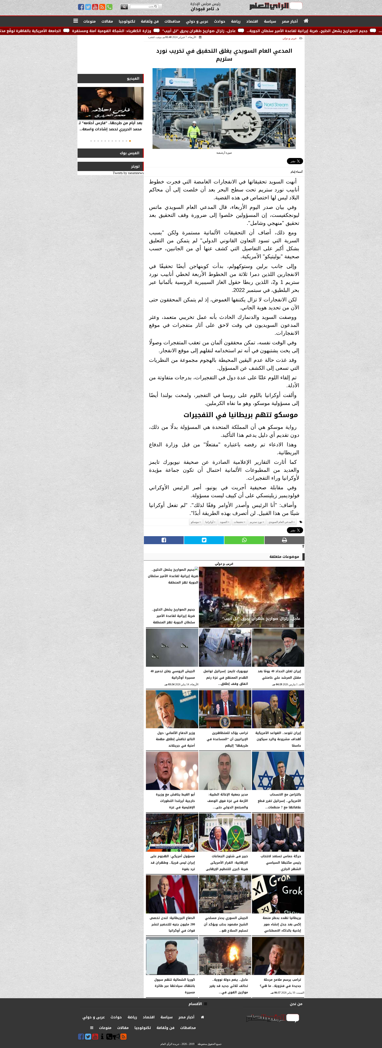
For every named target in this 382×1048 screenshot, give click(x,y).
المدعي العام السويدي (281, 522)
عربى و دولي (290, 38)
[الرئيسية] (306, 21)
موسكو (195, 522)
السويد (223, 522)
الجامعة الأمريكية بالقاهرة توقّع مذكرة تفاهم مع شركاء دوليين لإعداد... (69, 30)
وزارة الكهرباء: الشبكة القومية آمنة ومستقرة (180, 30)
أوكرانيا (209, 522)
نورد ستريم (256, 522)
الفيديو (133, 78)
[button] (130, 141)
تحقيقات (238, 522)
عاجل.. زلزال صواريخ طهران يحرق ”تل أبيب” (267, 30)
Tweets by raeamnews (128, 173)
